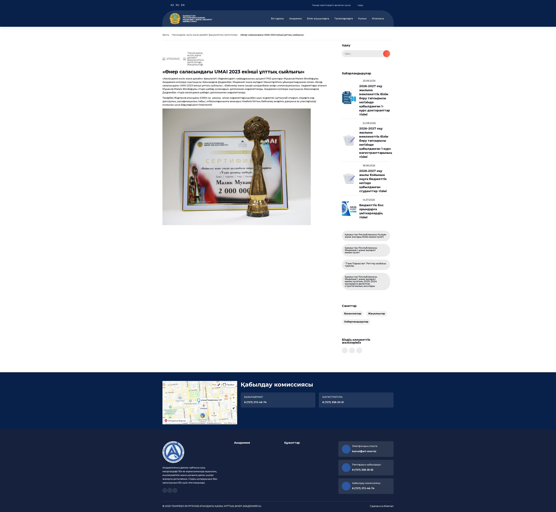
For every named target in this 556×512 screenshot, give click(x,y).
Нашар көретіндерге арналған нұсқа (331, 5)
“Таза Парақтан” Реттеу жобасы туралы (365, 264)
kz (172, 5)
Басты (165, 35)
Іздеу (360, 5)
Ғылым (362, 19)
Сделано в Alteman (382, 506)
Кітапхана (378, 19)
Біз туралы (277, 19)
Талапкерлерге (343, 19)
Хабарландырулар (356, 321)
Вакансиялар (352, 313)
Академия (295, 19)
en (182, 5)
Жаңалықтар (195, 64)
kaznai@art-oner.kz (364, 451)
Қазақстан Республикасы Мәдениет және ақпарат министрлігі (361, 250)
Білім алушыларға (318, 19)
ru (178, 5)
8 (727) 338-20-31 (333, 402)
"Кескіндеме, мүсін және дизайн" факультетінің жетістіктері (204, 35)
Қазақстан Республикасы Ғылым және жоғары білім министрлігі (365, 235)
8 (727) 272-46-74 (255, 402)
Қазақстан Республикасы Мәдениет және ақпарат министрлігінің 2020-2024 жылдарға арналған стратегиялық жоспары (361, 281)
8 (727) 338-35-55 (362, 469)
